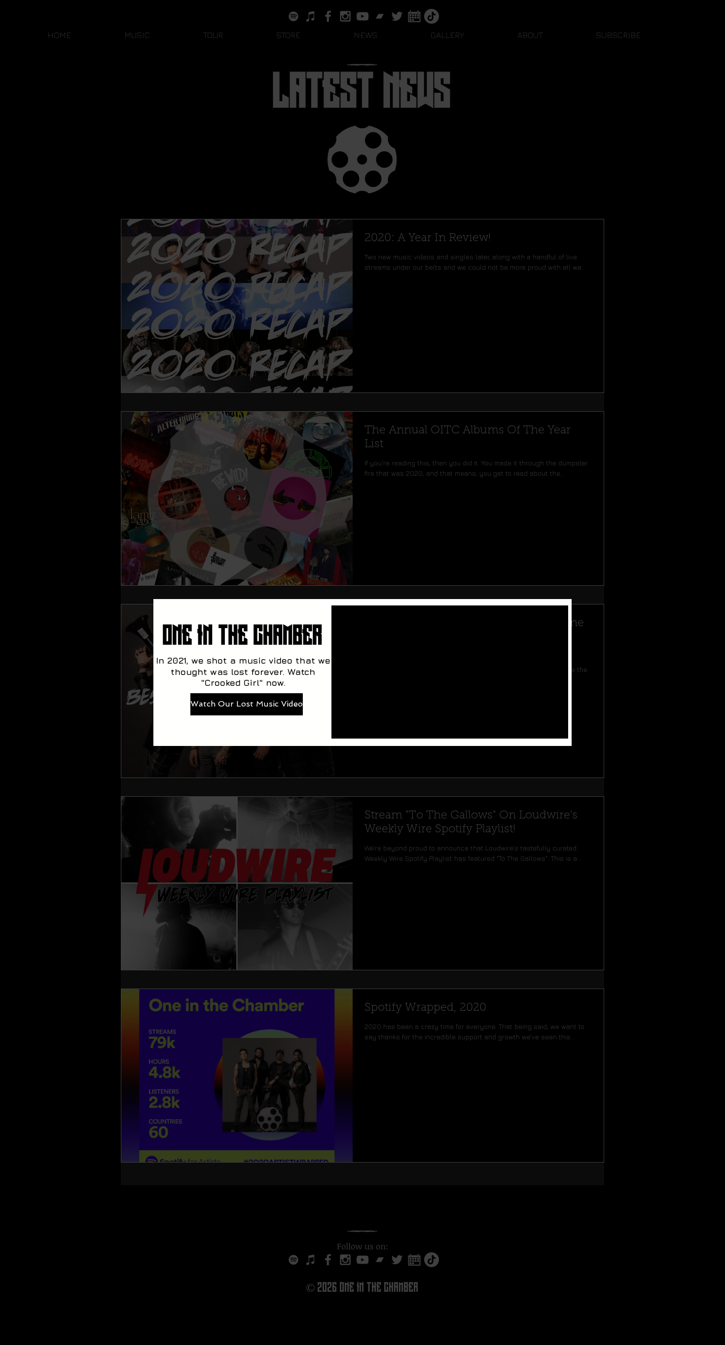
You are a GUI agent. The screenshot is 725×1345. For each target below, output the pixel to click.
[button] (709, 509)
